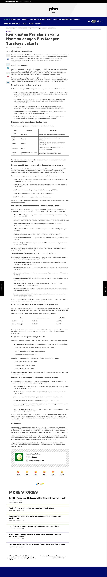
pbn (53, 9)
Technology (16, 23)
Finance (43, 19)
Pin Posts (38, 23)
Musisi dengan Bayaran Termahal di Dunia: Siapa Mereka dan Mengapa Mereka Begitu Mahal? (35, 535)
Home (6, 19)
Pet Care (76, 19)
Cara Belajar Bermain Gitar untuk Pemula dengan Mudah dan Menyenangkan (37, 545)
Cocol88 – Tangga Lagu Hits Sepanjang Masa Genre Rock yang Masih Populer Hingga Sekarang (37, 499)
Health (49, 19)
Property (7, 23)
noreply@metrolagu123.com (36, 460)
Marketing (57, 19)
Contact (30, 23)
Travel (24, 23)
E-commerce (34, 19)
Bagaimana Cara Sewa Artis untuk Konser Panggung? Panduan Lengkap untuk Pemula (35, 517)
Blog (18, 19)
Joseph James (9, 47)
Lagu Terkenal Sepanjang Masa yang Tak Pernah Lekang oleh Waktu (34, 526)
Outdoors (25, 19)
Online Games (67, 19)
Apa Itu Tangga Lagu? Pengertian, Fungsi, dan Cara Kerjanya (31, 508)
